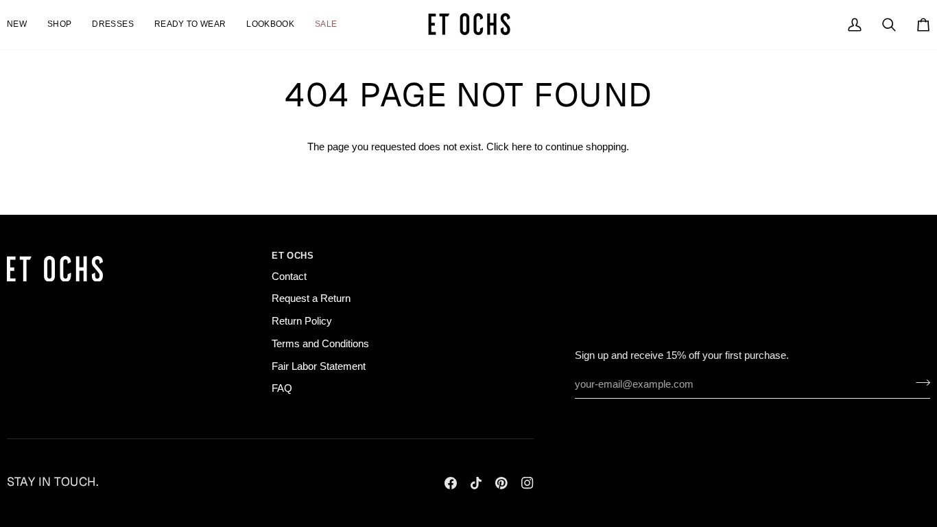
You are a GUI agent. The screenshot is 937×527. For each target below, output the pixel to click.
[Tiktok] (476, 483)
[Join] (919, 383)
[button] (112, 24)
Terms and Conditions (320, 343)
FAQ (282, 388)
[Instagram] (527, 483)
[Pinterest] (501, 483)
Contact (289, 276)
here (522, 146)
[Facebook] (450, 483)
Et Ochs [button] (292, 255)
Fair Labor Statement (319, 366)
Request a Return (311, 298)
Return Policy (302, 321)
